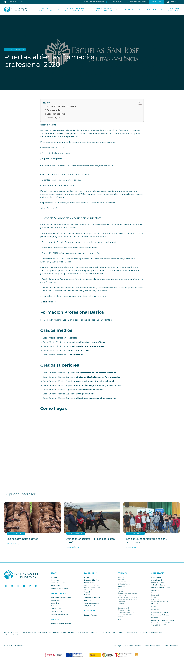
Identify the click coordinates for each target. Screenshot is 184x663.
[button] (14, 2)
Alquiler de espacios (94, 2)
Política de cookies (171, 646)
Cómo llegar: (53, 117)
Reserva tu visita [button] (48, 125)
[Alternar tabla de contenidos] (139, 103)
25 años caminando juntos (22, 538)
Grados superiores (56, 114)
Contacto (156, 2)
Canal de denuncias (152, 646)
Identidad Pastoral (174, 9)
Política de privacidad (133, 646)
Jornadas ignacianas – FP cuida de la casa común (90, 540)
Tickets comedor (138, 2)
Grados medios (54, 110)
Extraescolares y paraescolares (75, 9)
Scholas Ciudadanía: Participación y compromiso (146, 540)
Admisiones (117, 2)
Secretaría (130, 10)
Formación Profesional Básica (61, 106)
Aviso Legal (117, 646)
